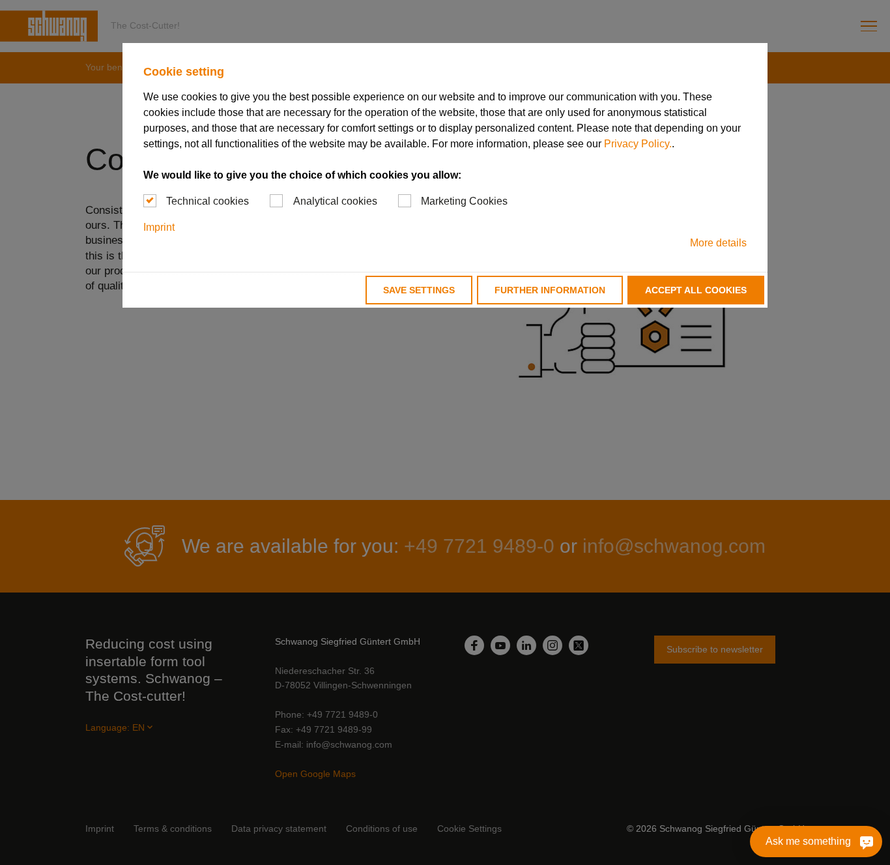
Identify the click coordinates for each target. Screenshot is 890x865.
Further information (550, 290)
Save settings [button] (419, 290)
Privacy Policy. (638, 143)
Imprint (159, 227)
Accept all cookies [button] (696, 290)
